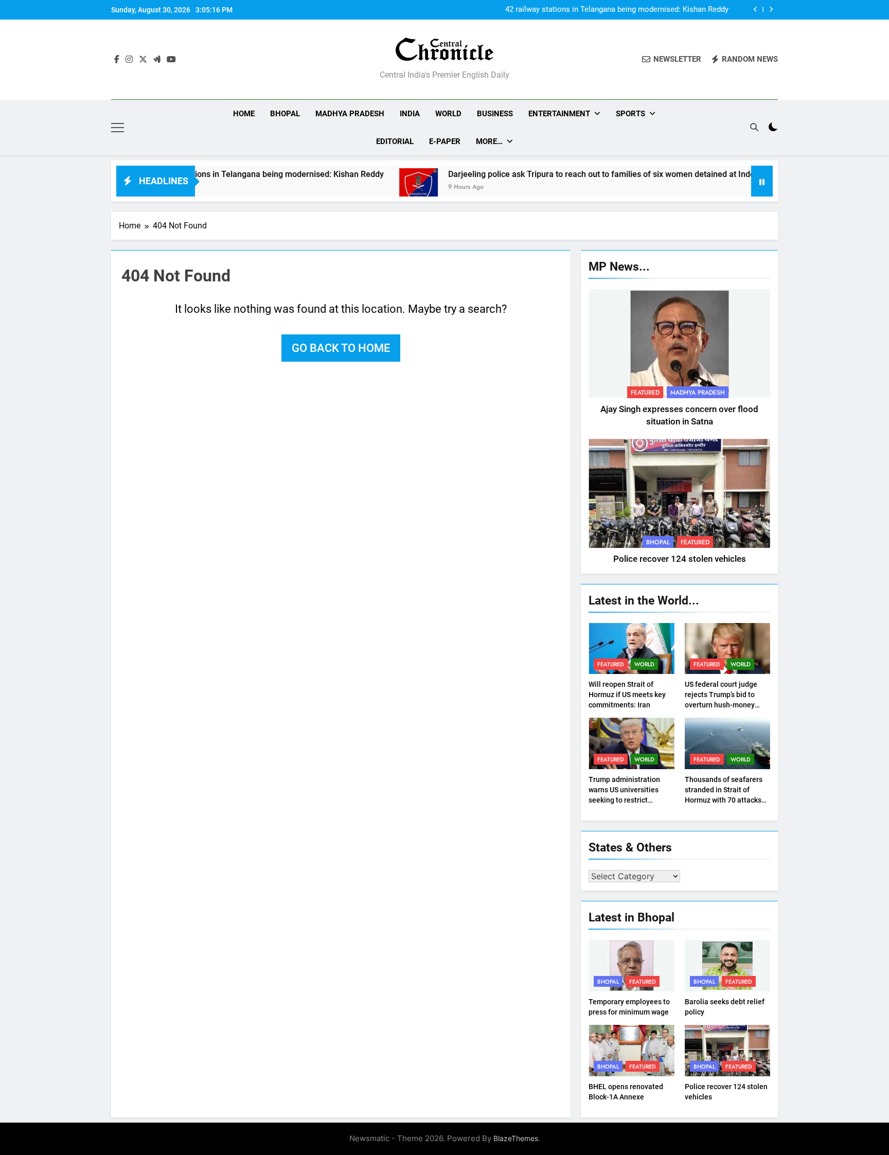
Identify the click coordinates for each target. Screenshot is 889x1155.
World (448, 113)
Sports (630, 113)
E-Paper (444, 141)
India (410, 113)
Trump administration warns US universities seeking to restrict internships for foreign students (625, 800)
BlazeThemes (515, 1138)
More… (489, 141)
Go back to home (341, 348)
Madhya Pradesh (349, 113)
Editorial (395, 141)
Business (495, 113)
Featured (645, 392)
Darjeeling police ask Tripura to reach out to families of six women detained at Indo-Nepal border (590, 174)
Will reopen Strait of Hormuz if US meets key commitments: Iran (627, 694)
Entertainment (559, 113)
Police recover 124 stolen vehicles (679, 559)
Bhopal (285, 113)
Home (244, 113)
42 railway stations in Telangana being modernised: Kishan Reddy (616, 10)
